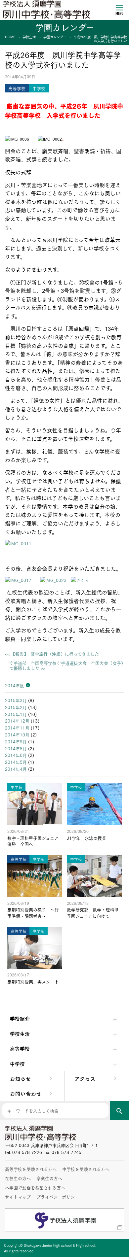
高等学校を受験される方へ (31, 1169)
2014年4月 (16, 768)
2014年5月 (16, 762)
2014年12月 (17, 720)
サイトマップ (18, 1196)
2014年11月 (17, 727)
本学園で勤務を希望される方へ (35, 1187)
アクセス (85, 1078)
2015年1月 (16, 714)
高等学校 (20, 1048)
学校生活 (20, 1033)
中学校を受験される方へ (85, 1169)
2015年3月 (16, 700)
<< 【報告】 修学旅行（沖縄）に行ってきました (52, 653)
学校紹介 (20, 1018)
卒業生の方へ (49, 1178)
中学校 (17, 1063)
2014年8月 (16, 748)
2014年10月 (17, 734)
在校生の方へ (18, 1178)
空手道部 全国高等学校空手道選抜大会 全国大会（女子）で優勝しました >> (66, 665)
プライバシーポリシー (57, 1196)
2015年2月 (16, 707)
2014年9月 (16, 741)
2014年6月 (16, 755)
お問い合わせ (26, 1093)
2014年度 (14, 685)
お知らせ (20, 1078)
